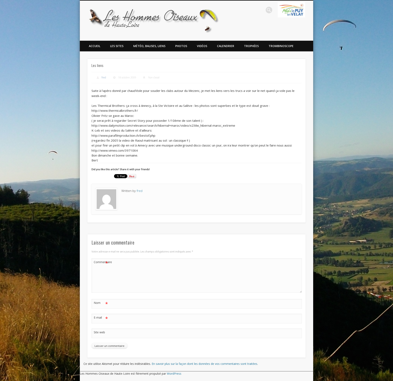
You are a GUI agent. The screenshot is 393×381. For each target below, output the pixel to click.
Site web (99, 332)
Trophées (251, 46)
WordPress (174, 373)
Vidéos (202, 46)
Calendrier (225, 46)
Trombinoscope (281, 46)
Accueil (94, 46)
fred (104, 77)
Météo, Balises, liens (149, 46)
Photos (181, 46)
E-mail (101, 318)
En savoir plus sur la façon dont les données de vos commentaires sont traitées (204, 364)
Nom (101, 303)
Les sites (116, 46)
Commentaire (101, 263)
